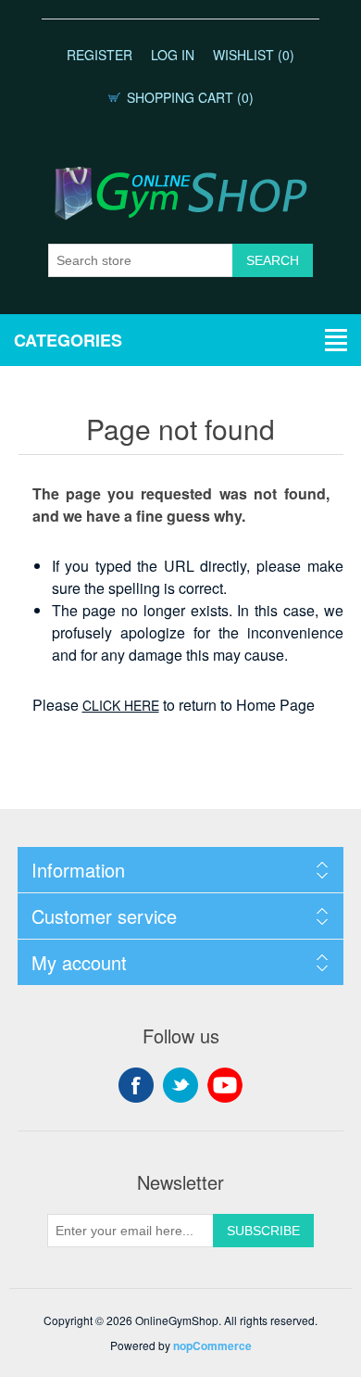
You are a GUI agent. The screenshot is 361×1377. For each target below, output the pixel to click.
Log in (172, 54)
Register (99, 54)
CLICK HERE (120, 705)
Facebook (136, 1085)
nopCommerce (212, 1345)
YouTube (225, 1085)
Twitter (180, 1085)
